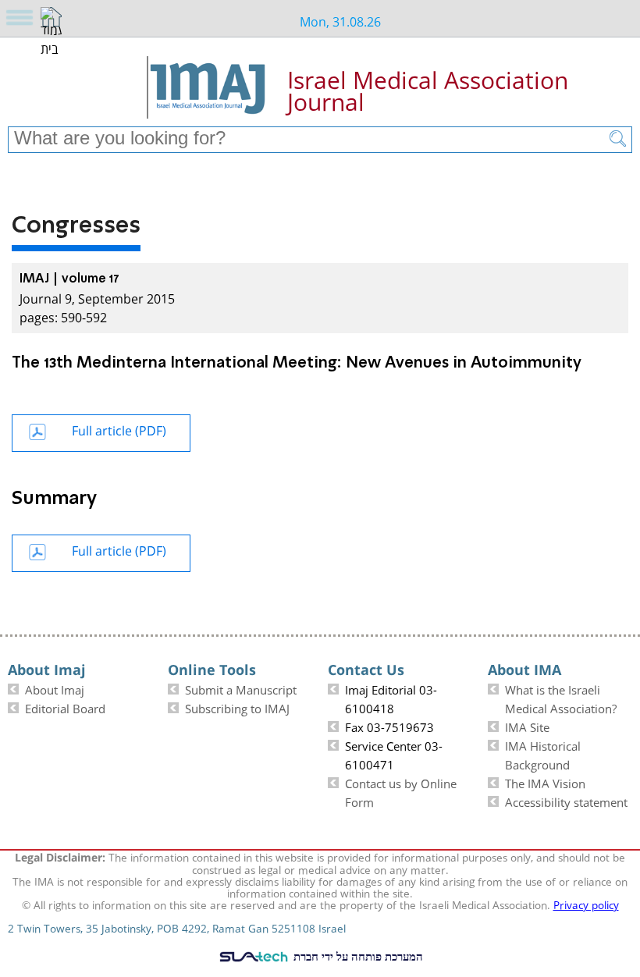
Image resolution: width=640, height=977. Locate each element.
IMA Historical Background (543, 754)
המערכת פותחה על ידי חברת (356, 956)
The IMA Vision (545, 782)
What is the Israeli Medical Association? (561, 697)
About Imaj (54, 688)
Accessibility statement (566, 800)
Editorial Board (65, 707)
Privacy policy (586, 904)
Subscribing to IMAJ (237, 707)
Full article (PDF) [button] (119, 429)
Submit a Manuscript (241, 688)
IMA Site (527, 725)
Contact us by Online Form (401, 791)
